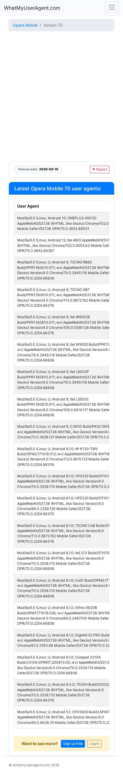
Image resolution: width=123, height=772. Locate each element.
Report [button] (99, 169)
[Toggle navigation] (112, 7)
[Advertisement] (61, 97)
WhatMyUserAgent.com (32, 8)
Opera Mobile (25, 25)
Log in (94, 743)
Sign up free (73, 743)
